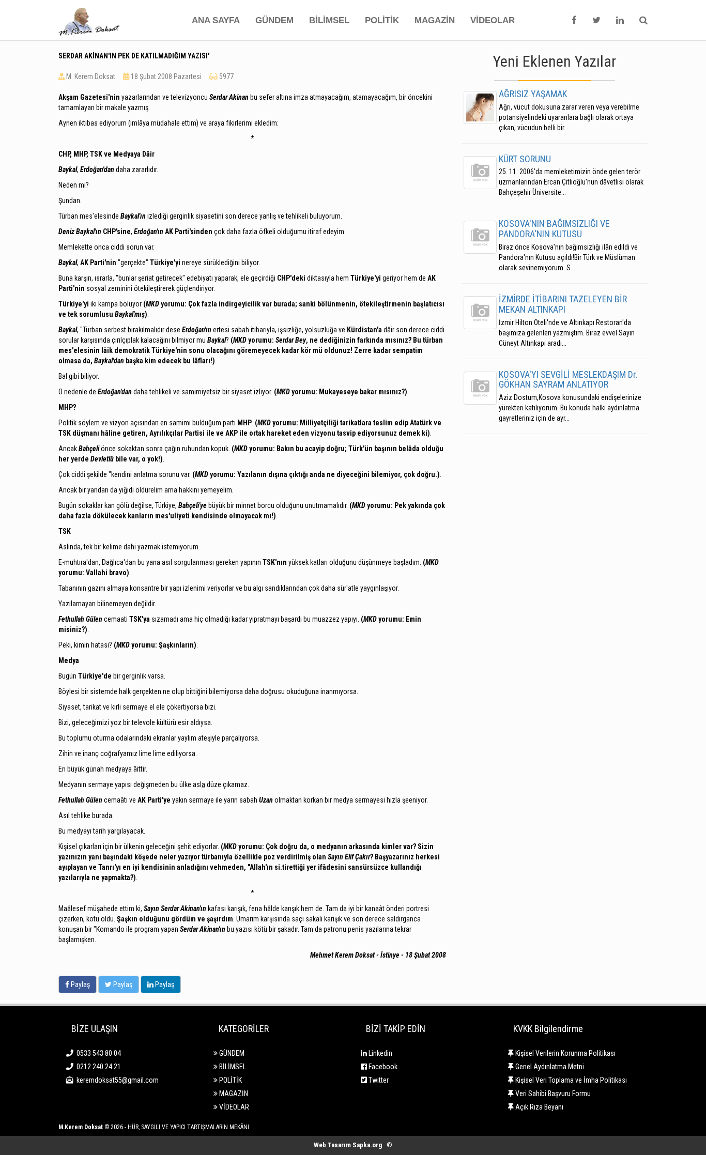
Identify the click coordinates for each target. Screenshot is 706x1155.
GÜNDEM (274, 20)
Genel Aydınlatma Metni (549, 1066)
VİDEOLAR (492, 20)
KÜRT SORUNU (525, 158)
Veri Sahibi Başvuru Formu (552, 1093)
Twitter (378, 1080)
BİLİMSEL (329, 20)
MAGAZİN (435, 20)
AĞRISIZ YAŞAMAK (533, 93)
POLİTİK (382, 20)
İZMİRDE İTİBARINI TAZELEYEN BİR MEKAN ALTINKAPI (563, 304)
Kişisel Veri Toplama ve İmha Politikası (570, 1080)
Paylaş (79, 984)
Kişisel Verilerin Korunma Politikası (565, 1053)
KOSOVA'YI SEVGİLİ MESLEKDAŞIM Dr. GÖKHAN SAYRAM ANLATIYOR (568, 379)
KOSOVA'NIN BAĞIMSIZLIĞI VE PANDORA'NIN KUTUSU (554, 228)
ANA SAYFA (216, 20)
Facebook (382, 1066)
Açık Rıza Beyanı (538, 1107)
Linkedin (379, 1053)
